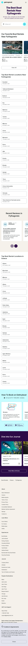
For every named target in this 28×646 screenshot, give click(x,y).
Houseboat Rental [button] (6, 543)
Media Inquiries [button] (5, 497)
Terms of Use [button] (13, 632)
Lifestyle (3, 564)
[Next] (16, 246)
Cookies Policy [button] (5, 504)
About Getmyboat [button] (5, 492)
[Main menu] (26, 2)
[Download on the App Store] (8, 425)
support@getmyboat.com (7, 615)
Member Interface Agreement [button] (8, 509)
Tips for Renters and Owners (8, 572)
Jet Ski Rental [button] (5, 538)
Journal (4, 559)
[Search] (24, 24)
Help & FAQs (4, 610)
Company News (5, 562)
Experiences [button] (5, 532)
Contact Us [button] (4, 514)
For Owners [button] (4, 523)
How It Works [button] (5, 521)
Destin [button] (3, 600)
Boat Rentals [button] (4, 536)
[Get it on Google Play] (19, 425)
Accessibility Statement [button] (7, 506)
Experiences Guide (6, 567)
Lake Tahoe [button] (4, 584)
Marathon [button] (4, 603)
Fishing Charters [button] (5, 540)
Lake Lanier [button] (4, 581)
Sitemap (3, 511)
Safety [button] (3, 528)
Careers (3, 495)
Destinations (4, 569)
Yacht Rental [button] (4, 548)
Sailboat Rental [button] (5, 550)
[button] (12, 47)
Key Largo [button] (4, 598)
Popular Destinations (7, 576)
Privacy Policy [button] (7, 636)
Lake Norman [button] (5, 596)
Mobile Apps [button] (4, 526)
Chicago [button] (3, 593)
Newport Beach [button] (5, 591)
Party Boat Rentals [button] (6, 555)
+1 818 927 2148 (5, 613)
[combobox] (11, 24)
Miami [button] (3, 579)
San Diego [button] (4, 586)
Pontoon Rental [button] (5, 545)
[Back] (12, 246)
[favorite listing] (21, 55)
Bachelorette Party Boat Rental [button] (8, 552)
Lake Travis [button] (4, 589)
